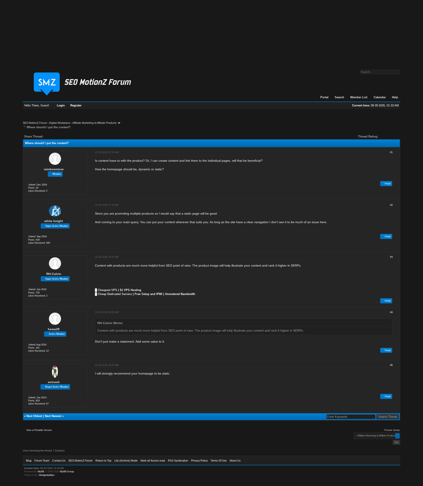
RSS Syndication (178, 460)
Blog (29, 460)
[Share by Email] (67, 136)
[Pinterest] (64, 136)
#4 (391, 312)
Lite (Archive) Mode (126, 460)
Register (76, 105)
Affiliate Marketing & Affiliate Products (94, 122)
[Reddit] (60, 136)
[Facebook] (47, 136)
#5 (391, 365)
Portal (324, 97)
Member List (358, 97)
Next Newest (53, 416)
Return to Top (103, 460)
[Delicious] (57, 136)
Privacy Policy (199, 460)
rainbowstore (54, 169)
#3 (391, 257)
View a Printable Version (39, 430)
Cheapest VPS (107, 290)
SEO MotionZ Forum (35, 122)
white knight (53, 221)
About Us (235, 460)
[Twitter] (50, 136)
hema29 (53, 329)
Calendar (380, 97)
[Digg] (53, 136)
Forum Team (41, 460)
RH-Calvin (53, 274)
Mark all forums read (153, 460)
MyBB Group (67, 471)
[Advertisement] (211, 32)
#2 (391, 205)
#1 (391, 152)
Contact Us (58, 460)
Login (61, 105)
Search (339, 97)
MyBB (41, 471)
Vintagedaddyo (46, 475)
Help (395, 97)
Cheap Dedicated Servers (115, 294)
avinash (54, 382)
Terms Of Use (219, 460)
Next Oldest (34, 416)
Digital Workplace (59, 122)
